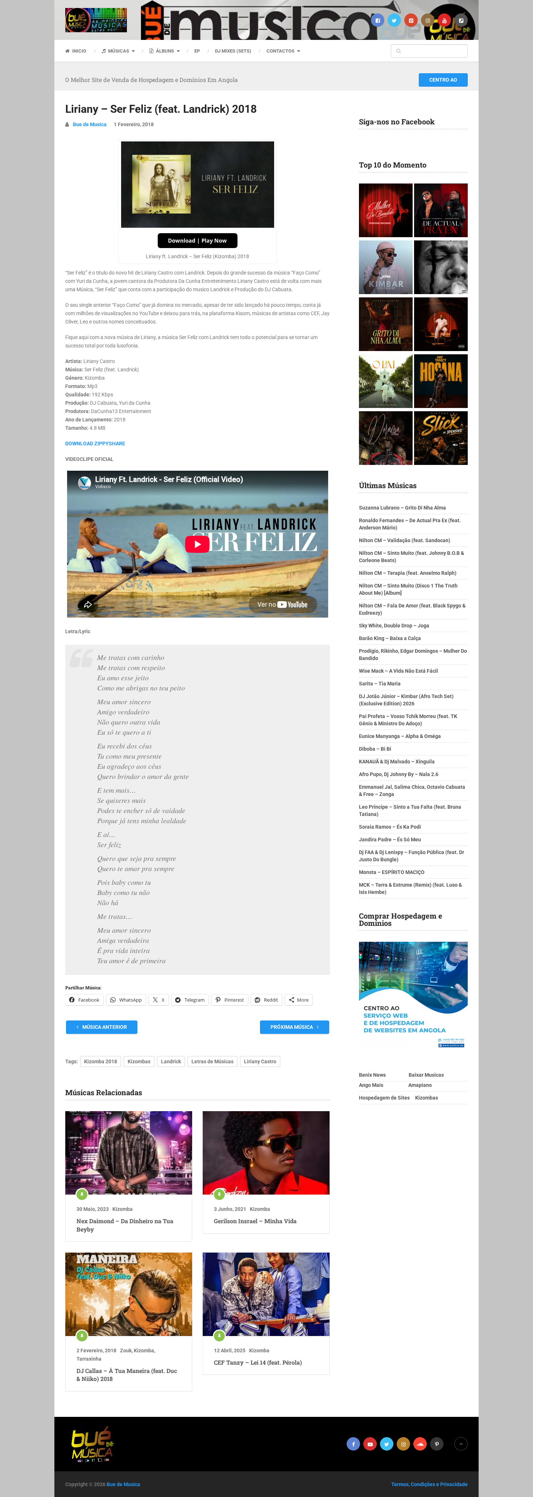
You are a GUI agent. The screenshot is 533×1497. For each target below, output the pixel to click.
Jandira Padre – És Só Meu (390, 839)
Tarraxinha (89, 1359)
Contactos (280, 51)
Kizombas (139, 1061)
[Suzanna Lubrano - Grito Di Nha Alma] (386, 325)
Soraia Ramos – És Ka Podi (390, 827)
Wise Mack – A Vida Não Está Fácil (398, 671)
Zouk (126, 1350)
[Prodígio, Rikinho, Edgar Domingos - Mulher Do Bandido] (386, 211)
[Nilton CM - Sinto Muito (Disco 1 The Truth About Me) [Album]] (441, 325)
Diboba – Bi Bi (375, 749)
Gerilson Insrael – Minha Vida (255, 1221)
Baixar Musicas (426, 1075)
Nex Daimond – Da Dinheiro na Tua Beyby (125, 1225)
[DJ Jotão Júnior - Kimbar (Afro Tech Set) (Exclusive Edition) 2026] (386, 268)
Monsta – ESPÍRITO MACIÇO (392, 872)
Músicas (118, 51)
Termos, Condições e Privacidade (429, 1484)
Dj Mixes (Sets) (233, 51)
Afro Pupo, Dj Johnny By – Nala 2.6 (398, 774)
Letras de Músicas (212, 1061)
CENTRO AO (443, 80)
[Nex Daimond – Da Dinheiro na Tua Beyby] (128, 1153)
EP (197, 51)
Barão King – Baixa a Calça (390, 638)
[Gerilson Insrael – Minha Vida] (266, 1153)
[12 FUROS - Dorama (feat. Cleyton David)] (386, 439)
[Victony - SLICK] (441, 439)
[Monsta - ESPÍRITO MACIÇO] (441, 268)
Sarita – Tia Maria (380, 683)
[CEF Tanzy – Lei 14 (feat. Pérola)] (266, 1294)
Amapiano (420, 1085)
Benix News (372, 1075)
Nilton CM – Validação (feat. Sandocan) (404, 540)
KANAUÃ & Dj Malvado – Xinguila (397, 761)
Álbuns (164, 51)
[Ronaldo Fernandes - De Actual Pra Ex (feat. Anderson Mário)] (441, 211)
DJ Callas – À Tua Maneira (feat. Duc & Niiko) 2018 (127, 1374)
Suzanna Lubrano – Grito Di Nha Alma (402, 508)
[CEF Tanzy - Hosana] (441, 382)
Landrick (171, 1061)
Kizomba (122, 1209)
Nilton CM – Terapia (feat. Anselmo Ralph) (407, 573)
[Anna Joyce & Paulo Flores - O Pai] (386, 382)
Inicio (78, 51)
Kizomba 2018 (100, 1061)
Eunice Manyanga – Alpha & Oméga (400, 736)
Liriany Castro (260, 1061)
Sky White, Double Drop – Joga (394, 625)
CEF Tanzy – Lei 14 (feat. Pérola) (258, 1362)
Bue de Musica (90, 124)
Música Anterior (104, 1027)
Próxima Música (292, 1027)
